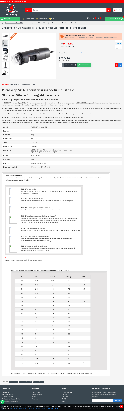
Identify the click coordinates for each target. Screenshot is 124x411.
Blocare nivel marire (38, 381)
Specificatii (14, 84)
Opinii (34, 84)
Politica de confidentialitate (36, 408)
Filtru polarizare (13, 381)
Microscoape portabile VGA (14, 23)
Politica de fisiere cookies (18, 408)
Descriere (5, 84)
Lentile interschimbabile (25, 381)
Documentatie (25, 84)
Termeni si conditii (52, 408)
